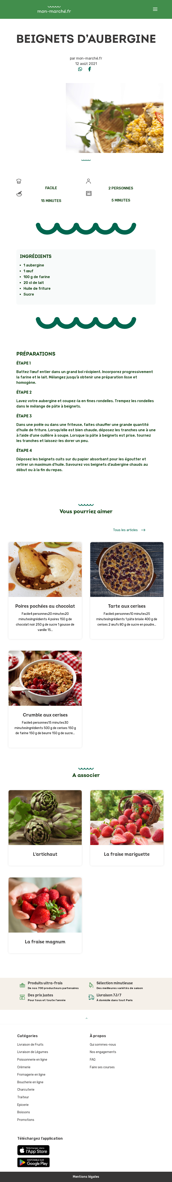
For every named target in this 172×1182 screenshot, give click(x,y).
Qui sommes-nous (103, 1045)
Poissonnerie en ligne (32, 1060)
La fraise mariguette (127, 854)
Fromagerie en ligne (31, 1075)
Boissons (23, 1112)
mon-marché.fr (89, 58)
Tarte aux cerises (127, 606)
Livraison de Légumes (32, 1052)
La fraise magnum (45, 942)
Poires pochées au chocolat (45, 606)
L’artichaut (45, 854)
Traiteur (23, 1097)
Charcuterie (25, 1090)
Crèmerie (23, 1067)
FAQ (92, 1060)
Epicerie (23, 1105)
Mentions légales (86, 1177)
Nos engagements (103, 1052)
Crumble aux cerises (45, 715)
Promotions (25, 1120)
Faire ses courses (102, 1067)
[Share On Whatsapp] (80, 69)
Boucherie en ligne (30, 1082)
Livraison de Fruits (30, 1045)
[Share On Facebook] (89, 69)
